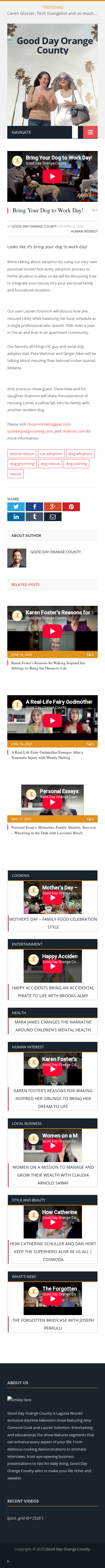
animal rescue (22, 453)
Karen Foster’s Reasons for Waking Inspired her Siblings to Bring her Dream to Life (48, 665)
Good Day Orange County (34, 226)
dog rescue (50, 463)
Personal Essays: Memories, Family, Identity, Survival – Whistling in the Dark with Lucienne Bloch (53, 830)
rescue (15, 473)
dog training (76, 463)
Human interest (84, 231)
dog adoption (80, 453)
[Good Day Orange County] (52, 44)
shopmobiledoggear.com (49, 424)
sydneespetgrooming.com (30, 431)
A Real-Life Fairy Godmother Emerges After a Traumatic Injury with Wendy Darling (47, 755)
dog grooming (22, 463)
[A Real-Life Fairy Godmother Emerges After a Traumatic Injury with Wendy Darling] (52, 720)
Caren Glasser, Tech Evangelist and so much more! (54, 13)
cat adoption (51, 453)
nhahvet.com (73, 431)
